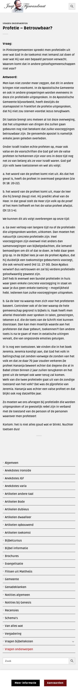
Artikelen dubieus (17, 509)
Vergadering (13, 634)
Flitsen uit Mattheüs (18, 571)
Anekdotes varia (15, 486)
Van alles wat (14, 626)
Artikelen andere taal (19, 494)
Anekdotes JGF (14, 478)
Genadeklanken (15, 587)
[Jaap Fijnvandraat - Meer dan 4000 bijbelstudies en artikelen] (34, 6)
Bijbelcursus (13, 540)
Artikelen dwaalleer (18, 517)
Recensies (12, 610)
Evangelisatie (14, 564)
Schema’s (11, 618)
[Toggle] (73, 641)
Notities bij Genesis (18, 602)
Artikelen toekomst (18, 533)
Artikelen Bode (15, 502)
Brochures (12, 556)
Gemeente (12, 579)
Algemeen (11, 463)
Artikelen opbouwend (19, 525)
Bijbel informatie (16, 548)
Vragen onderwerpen (19, 649)
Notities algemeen (17, 595)
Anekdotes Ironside (18, 470)
